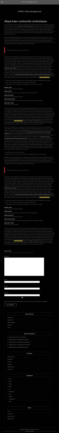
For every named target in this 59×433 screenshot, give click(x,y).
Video (10, 401)
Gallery (10, 383)
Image (10, 386)
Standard (10, 396)
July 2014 (10, 361)
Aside (10, 378)
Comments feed (11, 416)
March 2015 (10, 359)
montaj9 (37, 429)
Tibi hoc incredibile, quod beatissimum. (42, 74)
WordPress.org (11, 418)
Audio (10, 381)
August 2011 (10, 369)
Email (6, 286)
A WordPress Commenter (14, 337)
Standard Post (10, 319)
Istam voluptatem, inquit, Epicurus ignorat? (36, 131)
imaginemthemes (12, 339)
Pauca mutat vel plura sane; (21, 138)
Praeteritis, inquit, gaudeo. (10, 67)
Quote (9, 327)
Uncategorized (12, 399)
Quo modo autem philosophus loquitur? (24, 74)
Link (9, 389)
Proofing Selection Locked (23, 339)
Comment (7, 256)
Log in (9, 411)
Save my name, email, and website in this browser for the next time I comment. (26, 301)
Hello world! (10, 317)
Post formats (11, 391)
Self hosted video (11, 322)
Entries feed (10, 413)
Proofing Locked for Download (24, 342)
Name (6, 279)
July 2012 (10, 364)
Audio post (10, 325)
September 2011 (11, 366)
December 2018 (11, 356)
